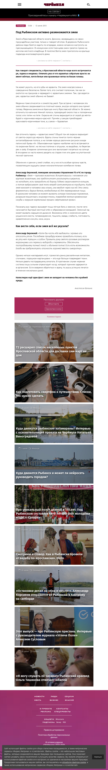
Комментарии (54, 316)
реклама (46, 711)
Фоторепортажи (40, 529)
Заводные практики (42, 489)
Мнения (36, 408)
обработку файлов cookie (74, 762)
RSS (64, 722)
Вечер (58, 722)
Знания (69, 700)
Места (37, 700)
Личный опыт (39, 570)
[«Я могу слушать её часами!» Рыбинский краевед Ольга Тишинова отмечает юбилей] (54, 685)
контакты (66, 61)
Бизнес (54, 700)
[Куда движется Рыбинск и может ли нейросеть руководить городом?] (54, 482)
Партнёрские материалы (44, 327)
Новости (39, 696)
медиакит (57, 61)
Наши (36, 651)
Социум (69, 696)
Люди (54, 696)
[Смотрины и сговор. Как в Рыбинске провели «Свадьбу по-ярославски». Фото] (54, 563)
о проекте (46, 708)
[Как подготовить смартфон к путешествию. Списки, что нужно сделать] (54, 401)
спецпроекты (62, 711)
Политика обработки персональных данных (54, 736)
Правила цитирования (54, 730)
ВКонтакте (60, 719)
